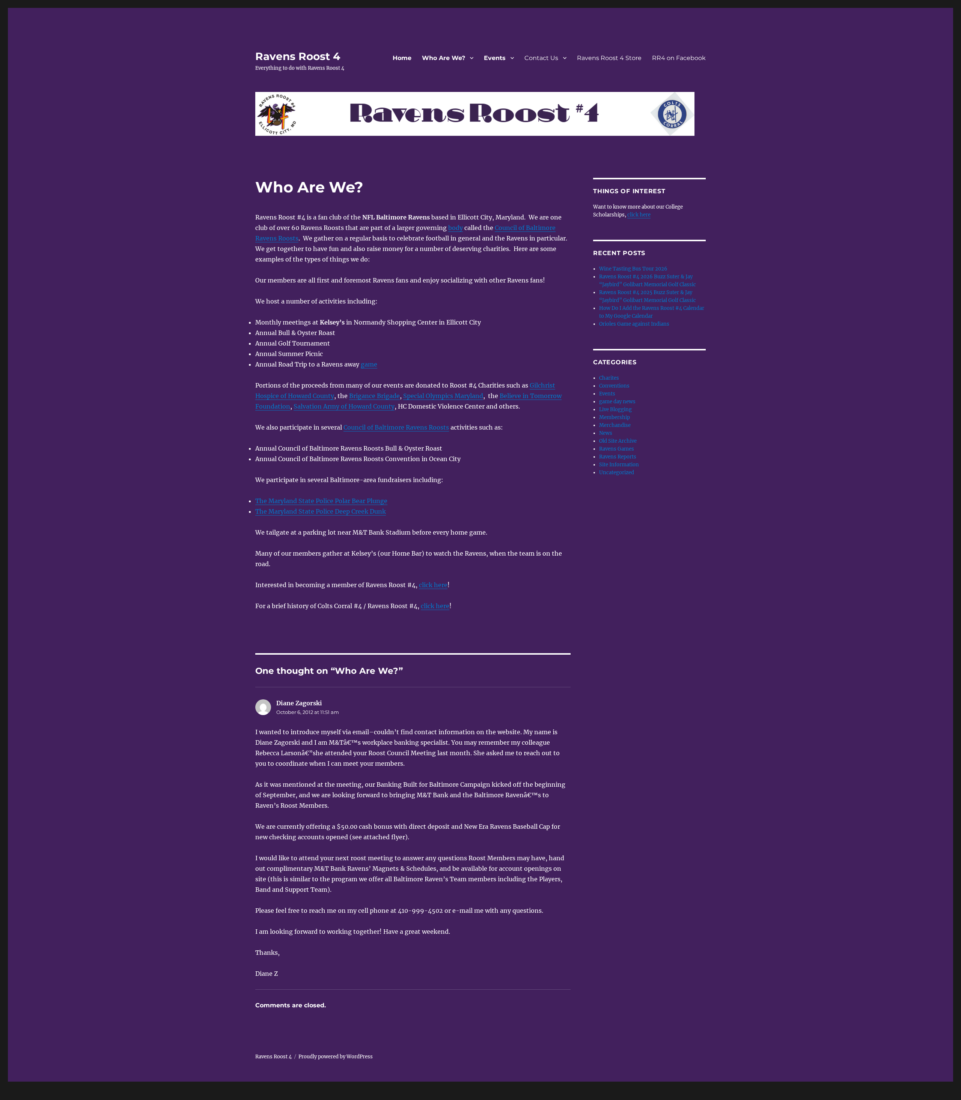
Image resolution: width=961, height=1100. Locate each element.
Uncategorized (616, 472)
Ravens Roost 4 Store (609, 58)
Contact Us (541, 58)
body (455, 227)
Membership (614, 417)
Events (495, 58)
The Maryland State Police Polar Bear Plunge (321, 501)
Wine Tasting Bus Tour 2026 (633, 269)
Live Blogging (615, 409)
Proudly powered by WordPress (335, 1056)
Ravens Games (616, 449)
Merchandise (615, 425)
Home (402, 58)
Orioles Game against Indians (634, 324)
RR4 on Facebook (679, 58)
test (6, 1094)
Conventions (614, 386)
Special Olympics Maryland (443, 396)
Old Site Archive (618, 441)
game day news (617, 401)
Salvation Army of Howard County (344, 406)
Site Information (619, 464)
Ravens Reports (617, 457)
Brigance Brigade (374, 396)
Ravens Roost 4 (297, 56)
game (369, 364)
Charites (609, 378)
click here (433, 585)
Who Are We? (443, 58)
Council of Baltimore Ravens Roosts (396, 427)
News (605, 433)
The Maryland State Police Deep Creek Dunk (320, 511)
